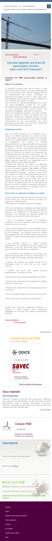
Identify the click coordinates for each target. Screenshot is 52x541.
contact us (15, 466)
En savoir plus (46, 410)
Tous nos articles (11, 54)
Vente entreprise (11, 520)
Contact (8, 524)
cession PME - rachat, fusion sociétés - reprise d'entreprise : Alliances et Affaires (19, 6)
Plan (6, 537)
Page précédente (20, 57)
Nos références (21, 429)
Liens (7, 511)
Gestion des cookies (12, 533)
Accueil (7, 507)
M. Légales (9, 529)
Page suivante (19, 322)
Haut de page (45, 332)
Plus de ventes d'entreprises (30, 384)
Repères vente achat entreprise (16, 516)
